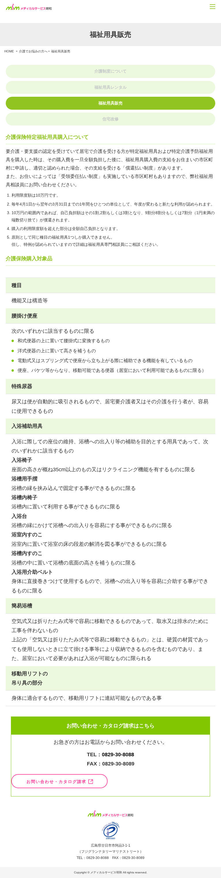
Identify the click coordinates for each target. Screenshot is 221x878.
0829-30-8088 (118, 754)
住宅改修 (110, 119)
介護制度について (110, 71)
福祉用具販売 (110, 103)
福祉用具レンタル (110, 87)
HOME (9, 51)
